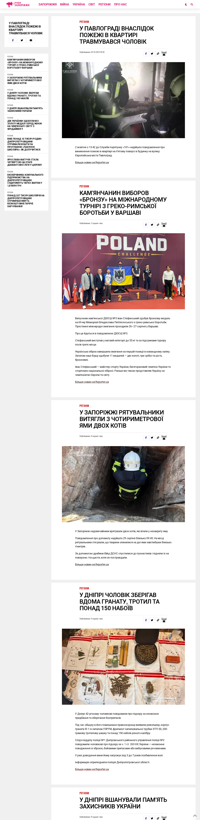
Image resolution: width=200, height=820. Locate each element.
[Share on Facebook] (13, 40)
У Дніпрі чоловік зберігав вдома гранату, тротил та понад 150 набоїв (24, 96)
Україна (78, 4)
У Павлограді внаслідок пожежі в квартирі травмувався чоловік (25, 28)
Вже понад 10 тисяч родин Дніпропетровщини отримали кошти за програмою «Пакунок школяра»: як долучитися (24, 144)
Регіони (105, 4)
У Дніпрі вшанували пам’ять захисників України (25, 109)
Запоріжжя (48, 4)
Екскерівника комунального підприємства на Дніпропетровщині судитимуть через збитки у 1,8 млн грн (25, 180)
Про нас (120, 4)
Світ (91, 4)
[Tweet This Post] (22, 40)
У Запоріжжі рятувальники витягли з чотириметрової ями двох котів (24, 80)
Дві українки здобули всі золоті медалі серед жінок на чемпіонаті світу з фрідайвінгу (24, 125)
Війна (64, 4)
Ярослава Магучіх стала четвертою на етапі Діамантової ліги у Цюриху (24, 162)
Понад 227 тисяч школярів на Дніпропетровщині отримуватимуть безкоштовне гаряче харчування (25, 201)
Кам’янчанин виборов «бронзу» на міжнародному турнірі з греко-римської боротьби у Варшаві (25, 63)
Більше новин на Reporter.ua (92, 162)
